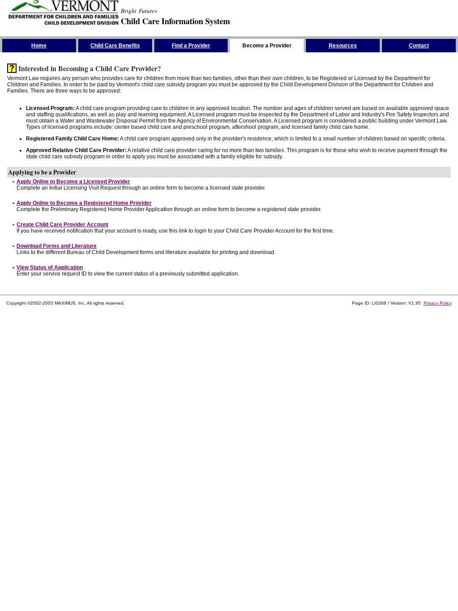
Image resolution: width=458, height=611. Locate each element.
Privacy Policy (438, 303)
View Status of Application (50, 267)
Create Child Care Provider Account (62, 224)
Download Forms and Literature (57, 246)
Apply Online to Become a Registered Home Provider (84, 203)
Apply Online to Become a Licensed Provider (73, 181)
